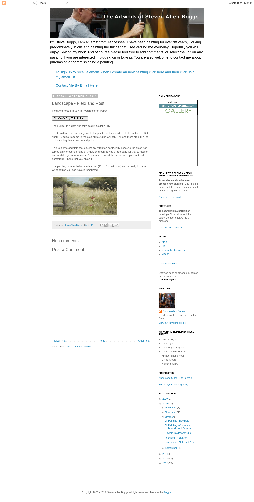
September (171, 448)
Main (164, 242)
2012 (165, 463)
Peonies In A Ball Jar (176, 437)
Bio (163, 246)
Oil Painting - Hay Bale (177, 420)
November (171, 412)
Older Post (143, 340)
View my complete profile (172, 323)
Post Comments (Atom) (79, 346)
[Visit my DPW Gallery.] (178, 114)
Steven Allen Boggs (174, 311)
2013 (165, 458)
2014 (165, 454)
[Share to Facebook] (113, 225)
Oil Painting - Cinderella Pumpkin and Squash (178, 427)
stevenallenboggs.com (174, 250)
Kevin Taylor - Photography (173, 384)
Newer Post (59, 340)
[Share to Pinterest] (117, 225)
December (171, 407)
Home (102, 340)
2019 (165, 403)
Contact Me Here (168, 263)
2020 (165, 398)
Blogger (167, 492)
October (169, 417)
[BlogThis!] (106, 225)
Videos (165, 254)
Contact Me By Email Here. (77, 85)
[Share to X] (109, 225)
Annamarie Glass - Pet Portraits (175, 378)
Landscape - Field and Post (179, 442)
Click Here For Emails (170, 197)
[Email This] (102, 225)
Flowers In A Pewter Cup (178, 433)
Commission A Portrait (170, 227)
